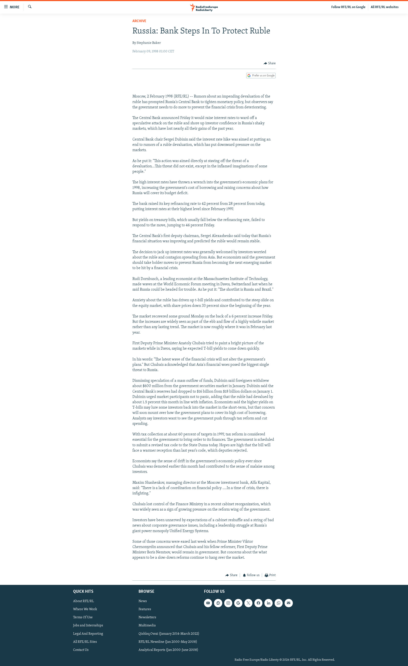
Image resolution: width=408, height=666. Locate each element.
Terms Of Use (83, 617)
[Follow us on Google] (238, 603)
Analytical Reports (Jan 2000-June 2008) (168, 650)
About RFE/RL (83, 601)
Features (145, 609)
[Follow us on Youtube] (208, 603)
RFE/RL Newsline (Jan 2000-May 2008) (168, 642)
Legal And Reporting (88, 634)
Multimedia (147, 625)
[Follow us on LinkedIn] (268, 603)
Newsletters (147, 617)
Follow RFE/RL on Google (348, 7)
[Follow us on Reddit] (218, 603)
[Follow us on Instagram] (228, 603)
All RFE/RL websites (385, 7)
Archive (139, 21)
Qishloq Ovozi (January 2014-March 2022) (169, 634)
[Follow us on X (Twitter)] (248, 603)
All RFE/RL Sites (85, 642)
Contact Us (81, 650)
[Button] (270, 63)
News (143, 601)
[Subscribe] (289, 603)
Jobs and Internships (88, 625)
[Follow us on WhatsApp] (279, 603)
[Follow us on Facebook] (258, 603)
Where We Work (85, 609)
